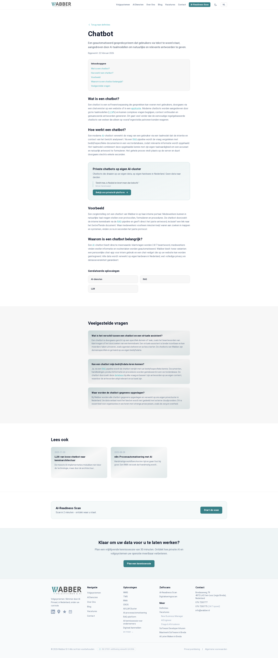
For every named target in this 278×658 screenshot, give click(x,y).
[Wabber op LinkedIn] (53, 612)
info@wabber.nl (202, 610)
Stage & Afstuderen (170, 624)
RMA (125, 600)
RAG (134, 139)
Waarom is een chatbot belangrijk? (107, 81)
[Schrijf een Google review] (64, 612)
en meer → (128, 632)
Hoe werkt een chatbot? (102, 73)
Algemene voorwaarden (216, 649)
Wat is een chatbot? (100, 68)
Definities (163, 608)
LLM (111, 112)
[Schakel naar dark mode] (215, 4)
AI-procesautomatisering (135, 613)
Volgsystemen (123, 4)
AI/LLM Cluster (130, 609)
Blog (160, 4)
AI (103, 135)
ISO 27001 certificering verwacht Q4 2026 (118, 649)
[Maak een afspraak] (70, 612)
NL (224, 4)
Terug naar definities (100, 25)
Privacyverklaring (192, 649)
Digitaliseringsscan (168, 596)
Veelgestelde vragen (100, 86)
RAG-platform (129, 617)
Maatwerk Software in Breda (172, 632)
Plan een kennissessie (139, 563)
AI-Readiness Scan (200, 4)
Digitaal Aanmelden (132, 628)
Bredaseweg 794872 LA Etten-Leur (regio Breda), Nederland (210, 595)
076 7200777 (201, 602)
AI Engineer (166, 620)
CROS (126, 604)
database (119, 375)
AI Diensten (138, 4)
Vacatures (170, 4)
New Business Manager (172, 616)
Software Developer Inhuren (172, 628)
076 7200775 (207, 606)
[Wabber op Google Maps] (59, 612)
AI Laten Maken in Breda (170, 636)
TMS (125, 596)
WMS (125, 592)
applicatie (136, 108)
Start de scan (211, 510)
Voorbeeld (95, 77)
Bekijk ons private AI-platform (110, 192)
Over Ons (150, 4)
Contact (182, 4)
